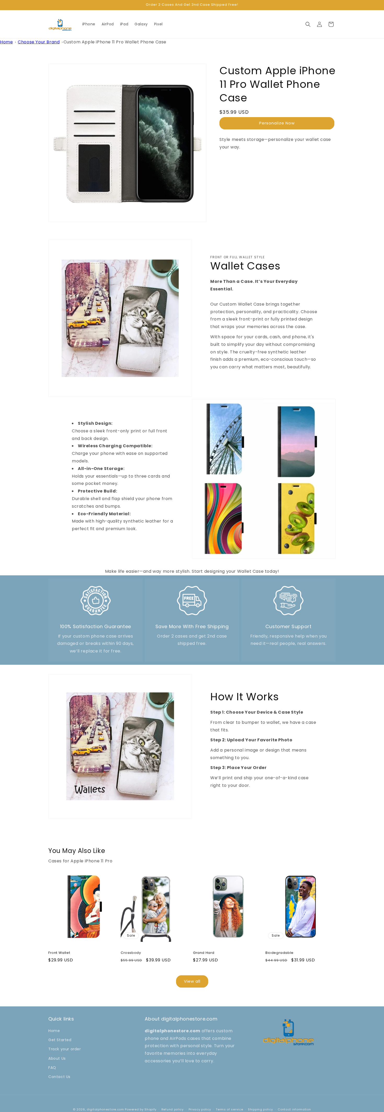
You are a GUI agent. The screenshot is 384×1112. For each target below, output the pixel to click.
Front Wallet (59, 953)
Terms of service (229, 1109)
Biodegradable (279, 953)
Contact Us (59, 1077)
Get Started (60, 1040)
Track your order (64, 1049)
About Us (57, 1058)
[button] (308, 24)
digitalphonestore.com (105, 1109)
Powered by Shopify (140, 1109)
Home (6, 42)
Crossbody (131, 953)
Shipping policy (260, 1109)
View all (192, 981)
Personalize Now (277, 123)
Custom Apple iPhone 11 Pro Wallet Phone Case (114, 42)
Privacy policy (200, 1109)
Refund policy (172, 1109)
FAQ (52, 1067)
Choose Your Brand (39, 42)
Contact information (294, 1109)
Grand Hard (203, 953)
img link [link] (95, 589)
